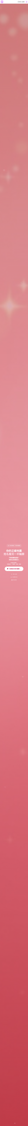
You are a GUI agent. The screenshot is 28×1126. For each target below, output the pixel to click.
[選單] (26, 1)
